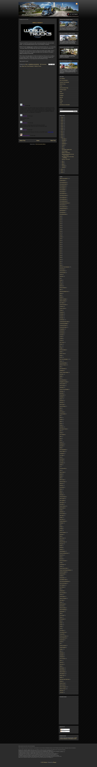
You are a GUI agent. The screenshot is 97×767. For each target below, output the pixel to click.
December (64, 138)
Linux (61, 457)
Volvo (61, 660)
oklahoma (61, 511)
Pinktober (61, 523)
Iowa (61, 430)
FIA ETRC (61, 374)
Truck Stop (62, 630)
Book (61, 295)
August (63, 145)
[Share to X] (51, 64)
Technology (62, 615)
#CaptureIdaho (62, 180)
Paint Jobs (62, 519)
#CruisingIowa (62, 191)
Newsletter (62, 504)
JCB (60, 440)
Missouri (61, 483)
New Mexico (62, 502)
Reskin (61, 545)
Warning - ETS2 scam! (66, 159)
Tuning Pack (62, 639)
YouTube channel (63, 89)
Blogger (54, 762)
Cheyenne (62, 312)
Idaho (61, 421)
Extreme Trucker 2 (63, 364)
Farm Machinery (63, 368)
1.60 (60, 259)
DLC (60, 346)
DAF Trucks (62, 342)
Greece (61, 398)
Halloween (62, 400)
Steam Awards (62, 604)
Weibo (61, 99)
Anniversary (62, 268)
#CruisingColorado (63, 184)
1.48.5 (61, 236)
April (63, 162)
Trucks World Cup (63, 637)
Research (61, 543)
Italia (61, 436)
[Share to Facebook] (52, 64)
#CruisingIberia (62, 187)
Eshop (61, 355)
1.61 (60, 261)
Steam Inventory (63, 607)
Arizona (61, 274)
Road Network (62, 551)
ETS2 (61, 357)
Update (61, 649)
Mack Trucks (62, 472)
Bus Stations (62, 302)
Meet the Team (62, 481)
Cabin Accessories (63, 304)
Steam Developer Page (64, 87)
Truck (61, 628)
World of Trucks (38, 66)
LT (60, 466)
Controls (61, 338)
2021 (62, 125)
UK (60, 643)
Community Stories (63, 325)
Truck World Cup (63, 632)
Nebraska (61, 494)
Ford (60, 378)
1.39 (60, 218)
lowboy (61, 464)
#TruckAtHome (62, 212)
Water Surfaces (62, 671)
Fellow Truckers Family (64, 372)
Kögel (61, 447)
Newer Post (22, 140)
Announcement (62, 272)
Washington (62, 668)
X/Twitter (61, 101)
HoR (60, 408)
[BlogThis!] (50, 64)
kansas (61, 442)
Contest (61, 336)
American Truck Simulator (64, 82)
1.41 (60, 221)
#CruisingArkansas (63, 182)
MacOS (61, 474)
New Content (62, 498)
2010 (62, 172)
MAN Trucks (62, 479)
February (63, 165)
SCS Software (62, 78)
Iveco (61, 438)
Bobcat (61, 293)
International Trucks (63, 428)
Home (37, 140)
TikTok (61, 102)
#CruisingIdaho (62, 189)
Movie (61, 489)
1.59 (60, 257)
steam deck (62, 605)
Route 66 (61, 558)
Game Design (62, 385)
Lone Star (61, 460)
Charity (61, 310)
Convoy (61, 340)
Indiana (61, 425)
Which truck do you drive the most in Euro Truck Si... (68, 155)
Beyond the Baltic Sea (64, 291)
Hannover (61, 402)
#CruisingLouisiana (63, 195)
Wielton (61, 677)
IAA (60, 415)
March (63, 164)
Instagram (61, 95)
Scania (61, 566)
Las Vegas (62, 455)
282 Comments (43, 64)
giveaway (61, 393)
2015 (62, 134)
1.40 (60, 219)
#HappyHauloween (63, 208)
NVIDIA (61, 509)
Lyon (61, 470)
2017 (62, 131)
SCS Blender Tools (63, 579)
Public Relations (63, 532)
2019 (62, 128)
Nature (61, 492)
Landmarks (62, 453)
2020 (62, 126)
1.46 (60, 231)
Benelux (61, 285)
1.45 (60, 229)
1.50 (60, 240)
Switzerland (62, 611)
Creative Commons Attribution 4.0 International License (68, 738)
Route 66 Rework (63, 560)
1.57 (60, 253)
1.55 (60, 250)
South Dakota (62, 596)
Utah (61, 651)
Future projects (62, 383)
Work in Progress (63, 686)
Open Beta (62, 515)
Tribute (61, 626)
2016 (62, 132)
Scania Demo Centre (63, 568)
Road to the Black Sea (64, 553)
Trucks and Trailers (63, 636)
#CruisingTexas (62, 204)
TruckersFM (62, 634)
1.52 (60, 244)
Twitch (61, 91)
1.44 (60, 227)
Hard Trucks (62, 404)
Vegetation (62, 654)
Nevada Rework (63, 496)
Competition (62, 329)
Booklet (61, 297)
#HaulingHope (62, 210)
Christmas (61, 314)
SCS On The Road (63, 583)
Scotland (61, 575)
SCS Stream (62, 587)
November (64, 140)
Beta (23, 66)
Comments (63, 731)
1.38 (60, 216)
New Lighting (62, 500)
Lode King (62, 459)
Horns (61, 410)
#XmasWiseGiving (63, 214)
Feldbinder (62, 370)
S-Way (61, 562)
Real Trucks (62, 538)
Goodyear (61, 396)
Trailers (61, 624)
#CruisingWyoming (63, 206)
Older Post (53, 140)
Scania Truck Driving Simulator (65, 570)
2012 (62, 169)
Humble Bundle (62, 413)
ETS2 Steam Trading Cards (67, 149)
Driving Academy (63, 349)
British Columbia (63, 300)
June (63, 148)
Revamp (61, 547)
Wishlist (61, 681)
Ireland (61, 432)
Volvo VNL (62, 664)
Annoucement (62, 270)
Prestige (61, 528)
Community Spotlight (63, 323)
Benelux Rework (63, 287)
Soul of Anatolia (62, 592)
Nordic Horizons (63, 506)
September (64, 143)
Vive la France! (62, 658)
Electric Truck (62, 353)
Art (60, 278)
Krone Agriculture (63, 449)
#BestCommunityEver (64, 178)
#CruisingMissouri (63, 197)
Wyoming (61, 690)
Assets (61, 280)
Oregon (61, 517)
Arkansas (61, 276)
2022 (62, 123)
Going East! (62, 395)
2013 (62, 137)
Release (61, 540)
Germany (61, 391)
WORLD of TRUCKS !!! (66, 152)
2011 (62, 170)
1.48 (60, 235)
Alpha (61, 265)
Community (62, 319)
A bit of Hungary (65, 151)
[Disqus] (38, 85)
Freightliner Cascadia (64, 381)
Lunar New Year (63, 468)
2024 (62, 120)
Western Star (62, 675)
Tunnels (61, 641)
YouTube (61, 692)
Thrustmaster (62, 619)
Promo (61, 530)
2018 (62, 129)
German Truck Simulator (64, 389)
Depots (61, 344)
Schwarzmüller (62, 573)
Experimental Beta (63, 363)
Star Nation (62, 600)
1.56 (60, 251)
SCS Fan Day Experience (64, 581)
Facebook (61, 93)
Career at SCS (62, 308)
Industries (61, 427)
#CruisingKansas (63, 193)
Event (61, 361)
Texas (61, 617)
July (63, 146)
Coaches (61, 315)
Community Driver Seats (64, 321)
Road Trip (61, 555)
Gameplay (62, 387)
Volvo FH (61, 662)
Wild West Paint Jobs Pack (64, 679)
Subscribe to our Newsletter (65, 104)
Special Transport (63, 598)
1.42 (60, 223)
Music (61, 491)
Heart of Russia (62, 406)
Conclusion (62, 332)
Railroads (61, 534)
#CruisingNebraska (63, 201)
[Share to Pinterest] (54, 64)
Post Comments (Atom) (40, 144)
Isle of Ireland (62, 434)
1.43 (60, 225)
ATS (60, 282)
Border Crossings (63, 299)
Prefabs (61, 526)
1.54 (60, 248)
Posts (62, 729)
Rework (61, 549)
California (61, 306)
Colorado (61, 317)
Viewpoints (62, 656)
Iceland (61, 419)
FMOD (61, 376)
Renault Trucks (62, 541)
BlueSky (61, 97)
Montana (61, 485)
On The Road (62, 513)
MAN (61, 477)
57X (60, 263)
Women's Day (62, 683)
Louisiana (61, 462)
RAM (61, 536)
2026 (62, 117)
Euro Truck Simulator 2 (29, 66)
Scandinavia (62, 564)
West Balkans (62, 673)
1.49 (60, 238)
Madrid (61, 476)
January (63, 167)
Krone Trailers (62, 451)
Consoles (61, 334)
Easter (61, 351)
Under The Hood (63, 645)
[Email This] (49, 64)
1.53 (60, 246)
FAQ (60, 366)
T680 (61, 613)
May (63, 161)
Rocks (61, 556)
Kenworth (61, 445)
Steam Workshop (63, 609)
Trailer (61, 622)
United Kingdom (63, 647)
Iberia (61, 417)
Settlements (62, 590)
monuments (62, 487)
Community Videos (63, 327)
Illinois (61, 423)
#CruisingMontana (63, 199)
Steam (61, 602)
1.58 (60, 255)
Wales (61, 666)
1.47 (60, 233)
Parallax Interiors (63, 521)
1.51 (60, 242)
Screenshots (62, 577)
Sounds (61, 594)
